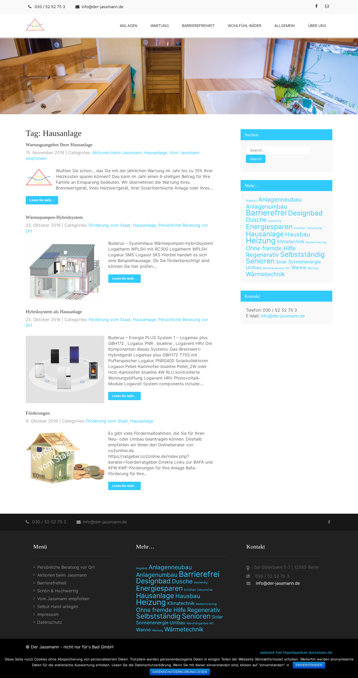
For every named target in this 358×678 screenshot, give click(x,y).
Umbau (253, 267)
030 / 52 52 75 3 (50, 6)
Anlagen (128, 25)
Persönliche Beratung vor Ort (66, 567)
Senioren (260, 261)
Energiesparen (269, 227)
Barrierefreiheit (198, 25)
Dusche (256, 219)
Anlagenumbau (266, 206)
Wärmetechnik (265, 274)
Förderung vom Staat (110, 225)
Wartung (159, 25)
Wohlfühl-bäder (244, 25)
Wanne (298, 267)
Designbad (305, 213)
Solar (281, 261)
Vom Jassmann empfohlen (63, 598)
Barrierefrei (266, 212)
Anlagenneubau (280, 199)
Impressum (48, 614)
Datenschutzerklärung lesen (180, 672)
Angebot (251, 200)
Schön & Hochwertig (57, 590)
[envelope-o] (327, 6)
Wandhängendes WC (276, 268)
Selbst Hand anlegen (57, 606)
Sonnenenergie (304, 261)
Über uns (317, 25)
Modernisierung (316, 242)
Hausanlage (155, 152)
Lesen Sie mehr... (42, 200)
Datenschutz (49, 622)
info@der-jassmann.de (102, 6)
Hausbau (297, 234)
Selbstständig (302, 254)
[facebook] (316, 6)
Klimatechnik (291, 241)
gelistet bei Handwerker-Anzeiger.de (296, 652)
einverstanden (309, 665)
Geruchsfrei (314, 228)
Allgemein (284, 25)
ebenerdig (274, 221)
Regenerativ (262, 254)
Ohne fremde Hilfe (271, 248)
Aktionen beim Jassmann (117, 152)
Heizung (261, 240)
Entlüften (300, 228)
